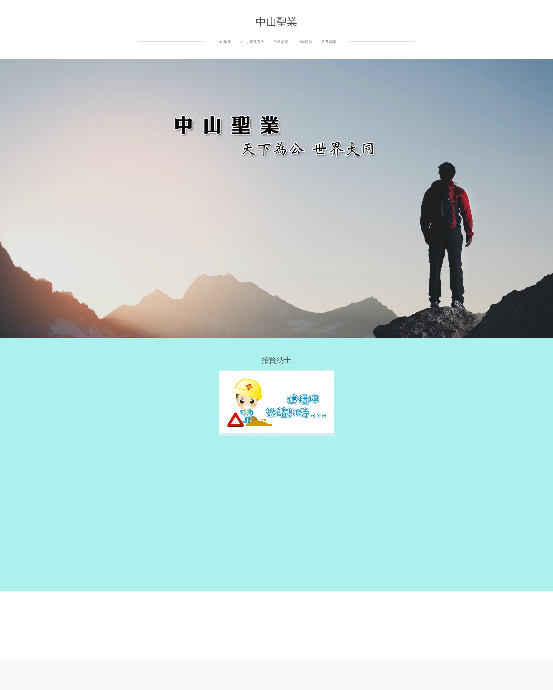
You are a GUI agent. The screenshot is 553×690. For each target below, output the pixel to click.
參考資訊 (328, 41)
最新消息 (280, 41)
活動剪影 (304, 41)
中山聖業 (223, 41)
